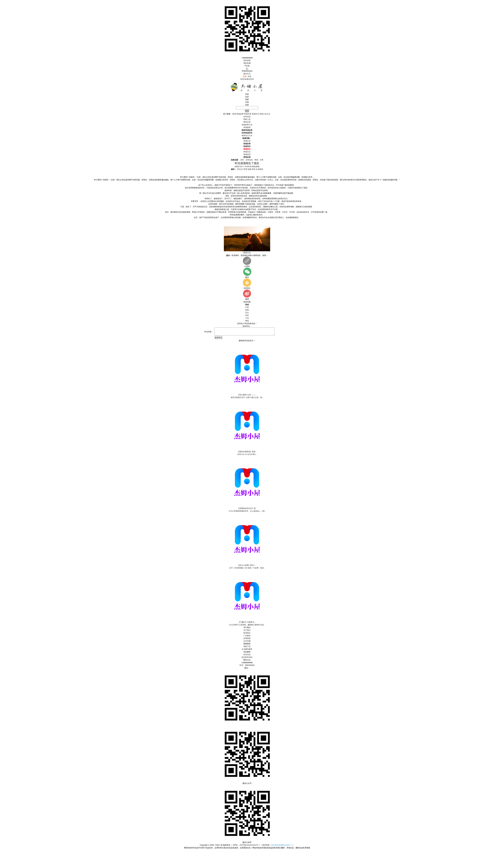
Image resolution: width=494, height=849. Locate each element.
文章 (247, 102)
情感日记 (255, 113)
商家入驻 (247, 646)
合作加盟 (247, 641)
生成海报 (259, 169)
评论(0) (240, 169)
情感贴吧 (247, 127)
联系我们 (247, 632)
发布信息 (247, 654)
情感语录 (247, 146)
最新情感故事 (247, 130)
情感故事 (240, 113)
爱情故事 (247, 157)
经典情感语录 (247, 132)
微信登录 (250, 79)
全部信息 (249, 159)
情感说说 (247, 154)
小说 (247, 318)
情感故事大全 (247, 124)
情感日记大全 (247, 135)
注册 (244, 76)
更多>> (252, 340)
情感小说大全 (264, 113)
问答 (247, 104)
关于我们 (247, 630)
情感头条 (247, 140)
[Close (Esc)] (491, 3)
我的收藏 (247, 63)
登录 (249, 76)
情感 (234, 113)
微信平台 (247, 73)
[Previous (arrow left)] (4, 424)
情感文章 (247, 113)
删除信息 (247, 659)
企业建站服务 (247, 649)
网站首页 (247, 122)
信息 (247, 96)
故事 (247, 310)
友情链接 (247, 638)
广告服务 (247, 635)
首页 (242, 159)
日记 (247, 312)
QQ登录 (243, 79)
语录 (247, 315)
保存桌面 (247, 60)
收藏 (249, 169)
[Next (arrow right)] (489, 424)
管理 (245, 169)
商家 (247, 99)
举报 (253, 169)
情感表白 (247, 149)
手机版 (247, 65)
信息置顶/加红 (247, 657)
